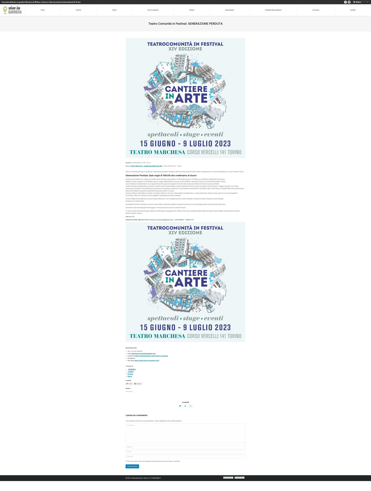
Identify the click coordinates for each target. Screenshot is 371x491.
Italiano (358, 2)
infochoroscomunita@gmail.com (143, 354)
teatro (130, 376)
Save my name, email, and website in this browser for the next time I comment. (153, 461)
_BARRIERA (132, 369)
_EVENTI (131, 372)
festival (130, 374)
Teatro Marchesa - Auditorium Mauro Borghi (146, 166)
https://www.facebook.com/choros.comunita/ (151, 356)
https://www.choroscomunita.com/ (146, 360)
